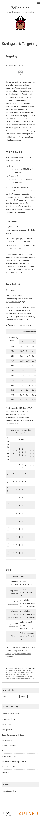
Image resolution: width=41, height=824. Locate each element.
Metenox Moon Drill (9, 746)
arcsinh (28, 298)
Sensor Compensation (19, 676)
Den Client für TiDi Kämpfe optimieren (15, 761)
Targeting (11, 56)
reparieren (9, 676)
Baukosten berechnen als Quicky (13, 735)
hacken (32, 672)
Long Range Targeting (15, 674)
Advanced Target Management (23, 670)
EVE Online (26, 672)
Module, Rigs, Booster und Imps (18, 653)
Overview (25, 674)
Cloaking (14, 672)
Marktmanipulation (8, 719)
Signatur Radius (12, 302)
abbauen (10, 670)
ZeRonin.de (20, 8)
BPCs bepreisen (7, 740)
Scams (4, 751)
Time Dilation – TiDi (9, 767)
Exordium (5, 772)
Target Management (17, 678)
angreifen (8, 672)
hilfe (7, 674)
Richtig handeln (7, 730)
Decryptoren (6, 724)
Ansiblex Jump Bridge (9, 756)
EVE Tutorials (19, 668)
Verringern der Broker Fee (11, 714)
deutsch (20, 672)
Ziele (32, 678)
